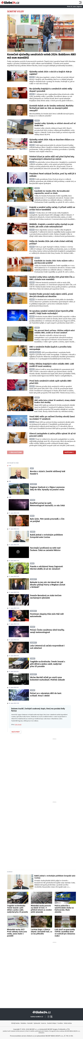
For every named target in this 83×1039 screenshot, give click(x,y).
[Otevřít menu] (80, 2)
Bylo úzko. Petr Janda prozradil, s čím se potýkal (47, 520)
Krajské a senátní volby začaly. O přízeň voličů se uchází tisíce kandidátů (52, 208)
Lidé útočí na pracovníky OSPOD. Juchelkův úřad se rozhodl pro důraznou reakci (65, 932)
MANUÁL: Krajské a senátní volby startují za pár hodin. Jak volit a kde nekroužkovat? (51, 225)
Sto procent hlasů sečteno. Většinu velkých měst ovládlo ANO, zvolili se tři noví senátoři (54, 331)
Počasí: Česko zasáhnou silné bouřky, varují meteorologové (47, 631)
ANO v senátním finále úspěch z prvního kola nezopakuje (50, 348)
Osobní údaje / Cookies (55, 1023)
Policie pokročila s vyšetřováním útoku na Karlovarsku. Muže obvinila (64, 909)
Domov (9, 872)
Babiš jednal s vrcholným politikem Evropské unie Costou (46, 536)
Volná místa (68, 1023)
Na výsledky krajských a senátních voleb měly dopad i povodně (50, 89)
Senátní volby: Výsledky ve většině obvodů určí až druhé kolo (55, 124)
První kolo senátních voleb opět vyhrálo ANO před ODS (50, 382)
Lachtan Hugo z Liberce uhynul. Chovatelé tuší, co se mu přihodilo (41, 931)
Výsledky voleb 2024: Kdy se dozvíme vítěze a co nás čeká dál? (51, 140)
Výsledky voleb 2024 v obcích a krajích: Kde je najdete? (50, 72)
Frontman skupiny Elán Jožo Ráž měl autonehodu (47, 615)
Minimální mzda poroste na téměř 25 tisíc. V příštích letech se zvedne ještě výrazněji (41, 909)
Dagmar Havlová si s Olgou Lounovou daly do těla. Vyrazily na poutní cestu (47, 488)
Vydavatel (37, 1023)
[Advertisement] (41, 770)
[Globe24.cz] (10, 2)
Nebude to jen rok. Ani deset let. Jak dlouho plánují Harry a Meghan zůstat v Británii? (47, 584)
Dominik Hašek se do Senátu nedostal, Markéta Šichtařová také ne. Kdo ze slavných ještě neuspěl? (51, 108)
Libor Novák (18, 724)
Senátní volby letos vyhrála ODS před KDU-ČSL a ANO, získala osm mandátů (51, 278)
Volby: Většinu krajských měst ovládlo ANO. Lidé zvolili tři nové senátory (51, 365)
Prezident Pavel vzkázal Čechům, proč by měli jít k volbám (52, 174)
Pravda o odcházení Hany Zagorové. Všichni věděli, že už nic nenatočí (46, 567)
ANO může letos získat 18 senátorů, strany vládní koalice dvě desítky (54, 401)
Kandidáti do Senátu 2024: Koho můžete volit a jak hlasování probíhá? (53, 262)
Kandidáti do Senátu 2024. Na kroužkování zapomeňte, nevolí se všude (51, 192)
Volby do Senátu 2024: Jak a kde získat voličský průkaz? (51, 242)
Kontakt (30, 1023)
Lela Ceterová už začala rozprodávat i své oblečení (47, 646)
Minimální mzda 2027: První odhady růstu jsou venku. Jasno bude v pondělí (17, 932)
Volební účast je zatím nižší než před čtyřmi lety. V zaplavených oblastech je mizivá (51, 157)
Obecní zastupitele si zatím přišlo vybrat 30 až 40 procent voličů (52, 434)
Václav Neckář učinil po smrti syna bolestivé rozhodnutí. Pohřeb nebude (47, 678)
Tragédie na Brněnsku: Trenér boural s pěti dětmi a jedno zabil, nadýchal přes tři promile (47, 664)
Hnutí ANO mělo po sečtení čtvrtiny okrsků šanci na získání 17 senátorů (52, 417)
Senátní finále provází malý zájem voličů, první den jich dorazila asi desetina (51, 295)
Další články (68, 452)
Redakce (23, 1023)
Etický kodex (15, 1023)
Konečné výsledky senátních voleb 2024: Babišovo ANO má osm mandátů (41, 56)
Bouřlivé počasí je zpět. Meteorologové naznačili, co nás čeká (47, 504)
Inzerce (43, 1023)
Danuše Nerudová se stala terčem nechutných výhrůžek (45, 596)
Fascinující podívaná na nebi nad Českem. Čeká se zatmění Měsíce (45, 549)
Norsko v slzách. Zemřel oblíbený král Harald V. (47, 472)
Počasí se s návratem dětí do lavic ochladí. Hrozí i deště (46, 694)
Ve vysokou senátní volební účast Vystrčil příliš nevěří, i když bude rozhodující (51, 312)
